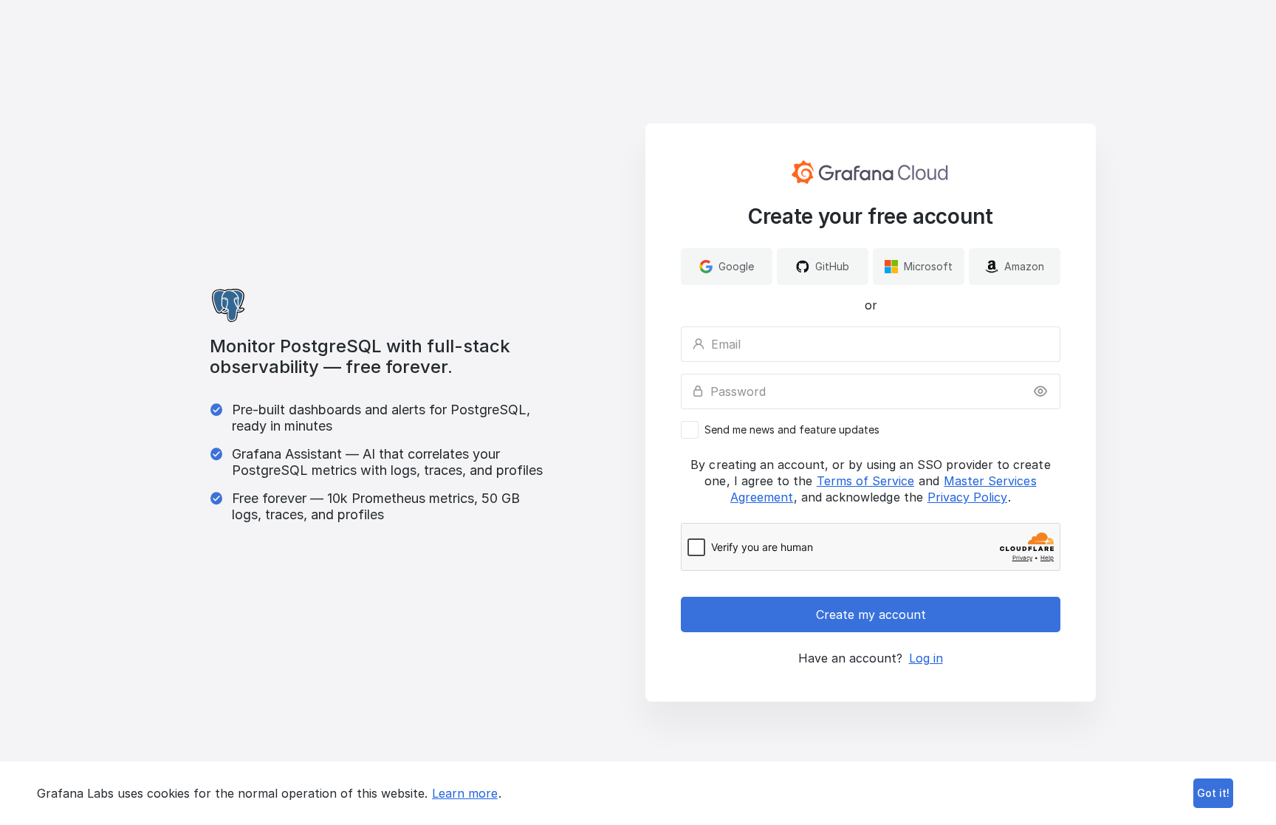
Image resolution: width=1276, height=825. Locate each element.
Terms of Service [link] (865, 480)
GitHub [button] (832, 266)
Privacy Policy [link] (967, 497)
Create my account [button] (871, 614)
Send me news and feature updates (791, 430)
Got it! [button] (1213, 793)
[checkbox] (870, 430)
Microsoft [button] (928, 266)
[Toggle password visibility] (1040, 391)
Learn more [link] (465, 793)
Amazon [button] (1024, 266)
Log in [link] (926, 658)
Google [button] (736, 266)
